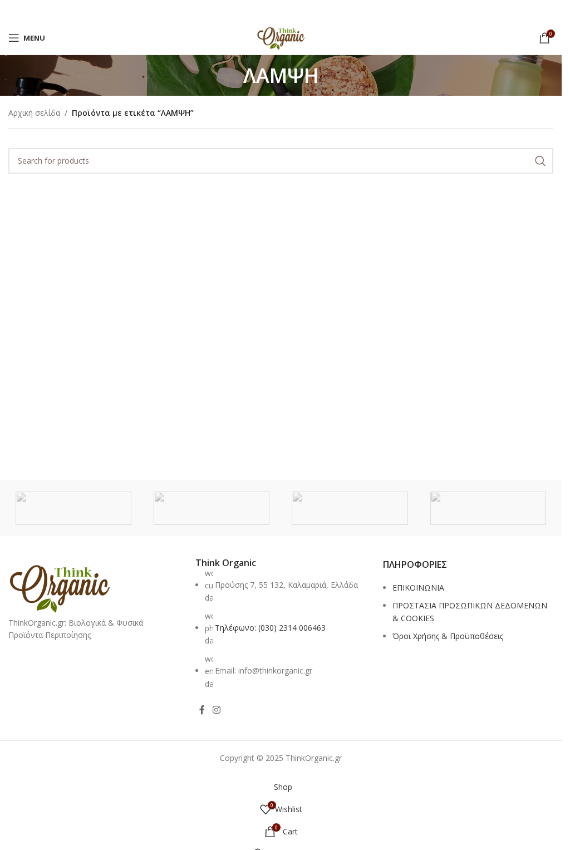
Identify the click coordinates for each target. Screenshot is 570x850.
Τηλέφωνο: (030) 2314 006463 (270, 627)
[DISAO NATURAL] (211, 508)
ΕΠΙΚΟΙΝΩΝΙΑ (418, 587)
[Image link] (59, 586)
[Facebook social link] (202, 709)
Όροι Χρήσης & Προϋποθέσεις (447, 636)
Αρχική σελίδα (34, 112)
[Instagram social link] (216, 709)
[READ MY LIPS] (73, 508)
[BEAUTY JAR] (488, 508)
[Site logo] (281, 37)
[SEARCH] (540, 161)
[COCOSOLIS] (350, 508)
